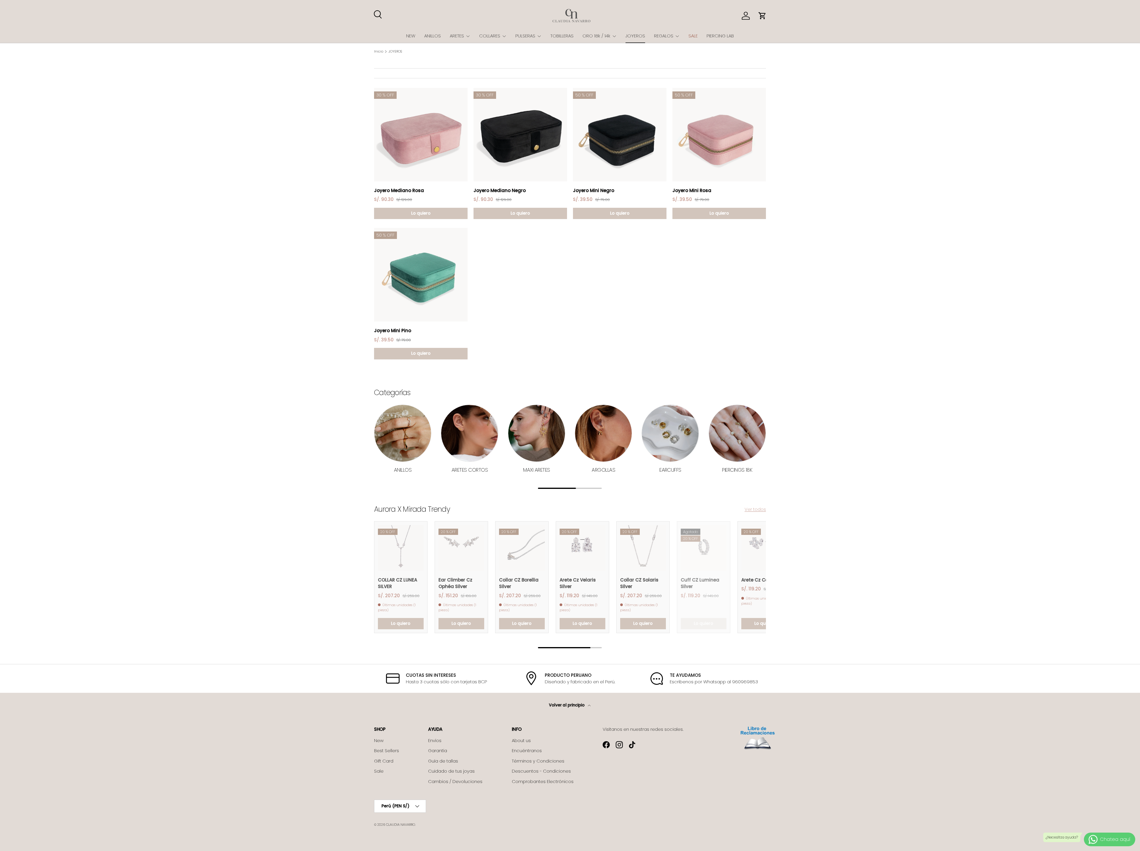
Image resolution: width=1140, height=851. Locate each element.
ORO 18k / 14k (596, 36)
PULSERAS (525, 36)
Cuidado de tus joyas (451, 771)
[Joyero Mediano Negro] (520, 134)
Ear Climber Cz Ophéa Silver (455, 583)
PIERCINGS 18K (737, 469)
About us (521, 740)
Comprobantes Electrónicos (543, 781)
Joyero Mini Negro (593, 190)
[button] (762, 15)
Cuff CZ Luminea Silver (700, 583)
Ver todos (755, 509)
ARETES (457, 36)
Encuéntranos (527, 750)
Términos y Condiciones (538, 761)
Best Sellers (386, 750)
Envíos (434, 740)
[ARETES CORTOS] (469, 433)
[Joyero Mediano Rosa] (421, 134)
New (379, 740)
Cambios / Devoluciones (455, 781)
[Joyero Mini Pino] (421, 274)
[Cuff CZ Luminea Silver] (703, 548)
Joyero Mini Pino (392, 330)
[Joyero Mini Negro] (619, 134)
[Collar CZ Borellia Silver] (522, 548)
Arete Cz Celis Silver (763, 580)
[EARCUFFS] (670, 433)
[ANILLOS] (402, 433)
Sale (379, 771)
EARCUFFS (670, 469)
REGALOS (663, 36)
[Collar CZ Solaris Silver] (643, 548)
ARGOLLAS (603, 469)
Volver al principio (567, 705)
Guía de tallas (443, 761)
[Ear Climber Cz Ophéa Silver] (461, 548)
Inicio (378, 51)
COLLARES (489, 36)
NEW (410, 36)
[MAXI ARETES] (536, 433)
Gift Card (383, 761)
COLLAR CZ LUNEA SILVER (397, 583)
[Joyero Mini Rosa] (719, 134)
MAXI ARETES (536, 469)
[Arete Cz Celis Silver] (764, 548)
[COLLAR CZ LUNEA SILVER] (401, 548)
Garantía (437, 750)
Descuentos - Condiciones (541, 771)
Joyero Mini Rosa (691, 190)
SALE (693, 36)
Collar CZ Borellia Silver (519, 583)
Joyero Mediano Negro (500, 190)
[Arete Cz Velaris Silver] (582, 548)
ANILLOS (432, 36)
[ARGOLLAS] (603, 433)
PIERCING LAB (720, 36)
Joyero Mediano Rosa (399, 190)
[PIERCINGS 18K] (737, 433)
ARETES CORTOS (470, 469)
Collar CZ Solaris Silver (639, 583)
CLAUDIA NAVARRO (400, 824)
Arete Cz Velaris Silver (578, 583)
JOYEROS (635, 36)
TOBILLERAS (562, 36)
